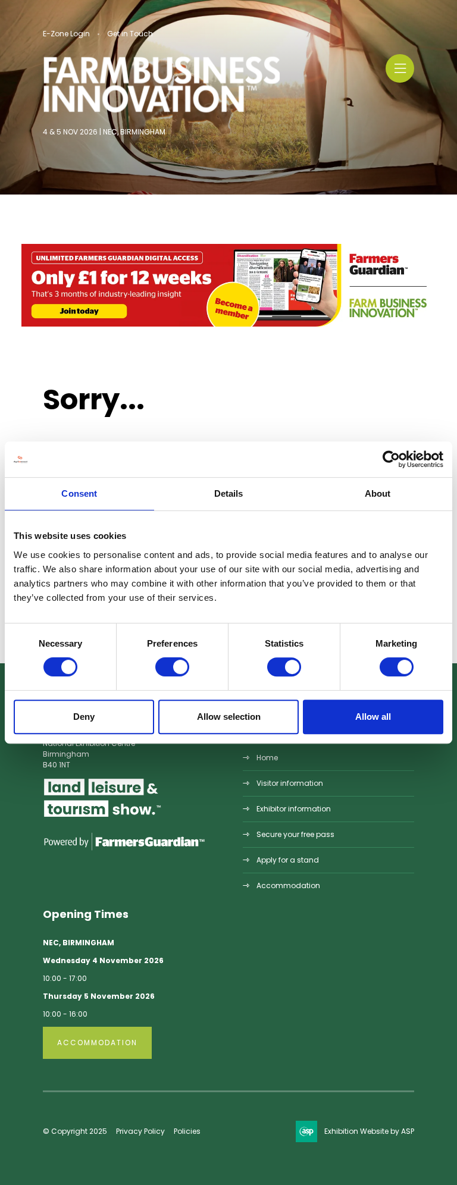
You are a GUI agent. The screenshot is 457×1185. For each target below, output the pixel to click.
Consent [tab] (79, 493)
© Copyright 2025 (75, 1131)
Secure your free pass (295, 834)
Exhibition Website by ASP (369, 1131)
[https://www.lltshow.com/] (102, 816)
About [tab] (378, 493)
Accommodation (288, 885)
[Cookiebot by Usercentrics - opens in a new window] (391, 459)
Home (267, 758)
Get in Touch (130, 34)
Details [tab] (228, 493)
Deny (84, 716)
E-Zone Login (66, 34)
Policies (187, 1131)
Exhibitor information (293, 809)
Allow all (373, 716)
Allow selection (229, 716)
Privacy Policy (140, 1131)
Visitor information (289, 783)
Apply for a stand (287, 860)
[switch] (172, 666)
